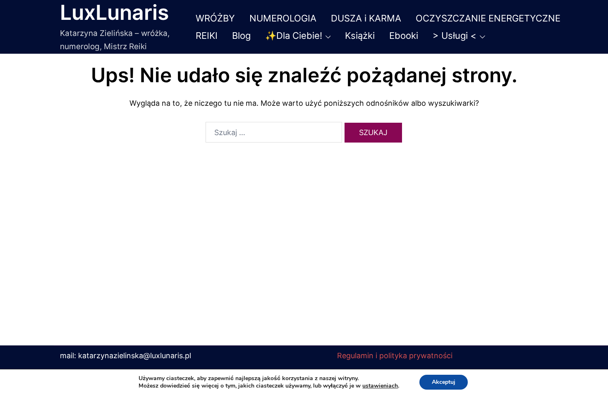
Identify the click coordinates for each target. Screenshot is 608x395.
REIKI (207, 35)
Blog (241, 35)
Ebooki (403, 35)
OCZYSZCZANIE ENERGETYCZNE (488, 18)
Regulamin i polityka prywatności (394, 355)
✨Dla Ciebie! (293, 35)
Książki (360, 35)
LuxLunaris (114, 12)
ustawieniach (380, 386)
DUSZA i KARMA (366, 18)
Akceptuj (443, 382)
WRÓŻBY (215, 18)
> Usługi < (454, 35)
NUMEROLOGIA (282, 18)
